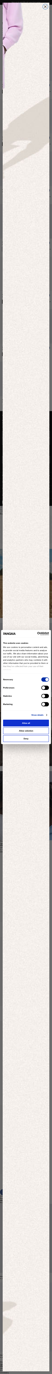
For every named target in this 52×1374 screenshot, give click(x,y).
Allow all (26, 723)
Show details (37, 715)
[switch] (45, 688)
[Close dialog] (45, 6)
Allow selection (26, 731)
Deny (26, 738)
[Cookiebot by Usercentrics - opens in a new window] (37, 633)
